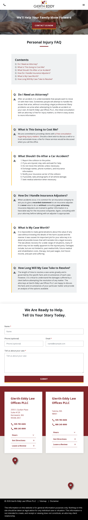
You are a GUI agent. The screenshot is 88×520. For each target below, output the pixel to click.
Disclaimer (54, 501)
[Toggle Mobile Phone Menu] (4, 4)
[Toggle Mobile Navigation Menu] (83, 4)
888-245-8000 (20, 428)
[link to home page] (44, 4)
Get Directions (18, 440)
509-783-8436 (20, 424)
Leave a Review (19, 446)
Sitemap (43, 501)
